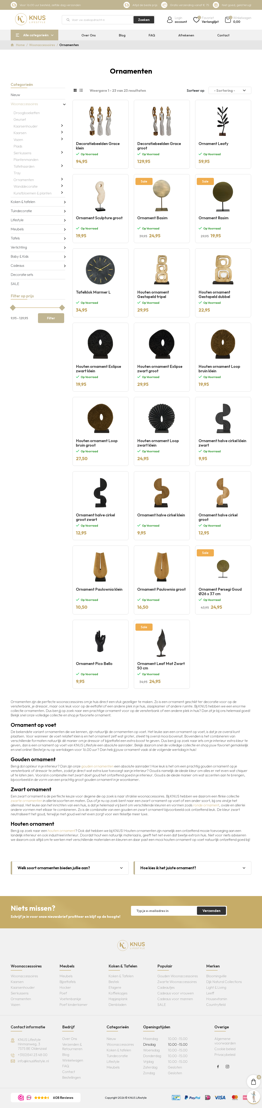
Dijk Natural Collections (224, 981)
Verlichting (19, 247)
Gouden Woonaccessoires (177, 976)
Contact (223, 35)
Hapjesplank (118, 999)
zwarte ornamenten (26, 800)
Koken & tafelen (23, 201)
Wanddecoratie (26, 186)
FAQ (152, 35)
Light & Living (216, 987)
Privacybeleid (224, 1054)
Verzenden (211, 910)
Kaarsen (20, 133)
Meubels (17, 229)
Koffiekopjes (118, 993)
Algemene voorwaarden (225, 1040)
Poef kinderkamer (74, 1004)
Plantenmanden (26, 159)
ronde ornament (206, 805)
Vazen (18, 139)
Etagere (115, 987)
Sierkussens (22, 153)
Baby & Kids (20, 256)
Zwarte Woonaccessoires (177, 981)
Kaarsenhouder (26, 126)
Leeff (210, 993)
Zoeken (144, 20)
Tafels (15, 238)
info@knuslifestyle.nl (33, 1061)
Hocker (65, 987)
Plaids (18, 146)
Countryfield (215, 1004)
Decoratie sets (22, 274)
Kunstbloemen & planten (33, 193)
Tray (17, 173)
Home (20, 45)
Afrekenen (186, 35)
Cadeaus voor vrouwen (175, 993)
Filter (51, 318)
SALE (15, 283)
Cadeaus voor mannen (175, 999)
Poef (63, 993)
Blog (122, 35)
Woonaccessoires (42, 45)
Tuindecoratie (21, 211)
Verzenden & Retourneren (72, 1046)
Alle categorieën (35, 35)
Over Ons (88, 35)
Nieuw (15, 94)
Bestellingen (71, 1077)
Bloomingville (216, 976)
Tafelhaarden (24, 166)
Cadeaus (17, 265)
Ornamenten (24, 179)
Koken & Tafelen (121, 976)
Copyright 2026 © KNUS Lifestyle (126, 1097)
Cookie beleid (224, 1049)
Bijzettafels (68, 981)
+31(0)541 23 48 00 (32, 1054)
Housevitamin (216, 999)
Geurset (20, 119)
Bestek (114, 981)
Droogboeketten (27, 113)
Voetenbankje (70, 999)
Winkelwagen (72, 1060)
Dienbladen (117, 1004)
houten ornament (61, 830)
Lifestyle (17, 220)
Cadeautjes (166, 987)
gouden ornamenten (97, 766)
